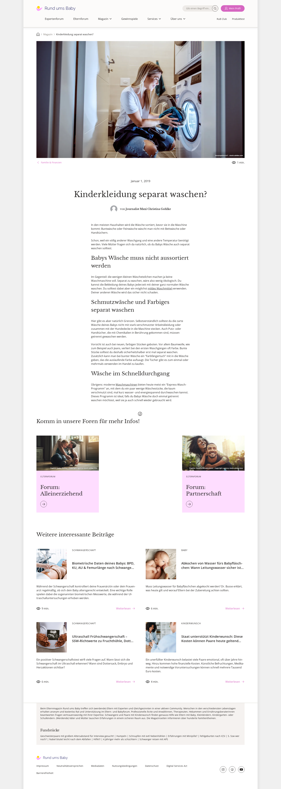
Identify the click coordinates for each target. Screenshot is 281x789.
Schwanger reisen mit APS (154, 739)
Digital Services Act (177, 765)
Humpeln (121, 736)
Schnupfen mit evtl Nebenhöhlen (147, 736)
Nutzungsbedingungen (124, 765)
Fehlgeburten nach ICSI (212, 736)
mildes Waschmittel (160, 288)
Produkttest (238, 18)
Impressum (42, 765)
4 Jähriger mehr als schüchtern (120, 739)
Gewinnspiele (129, 19)
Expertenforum (54, 19)
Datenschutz (152, 765)
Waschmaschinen (126, 384)
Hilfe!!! (97, 739)
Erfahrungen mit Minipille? (182, 736)
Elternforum (80, 19)
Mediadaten (97, 765)
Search (215, 8)
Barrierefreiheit (44, 773)
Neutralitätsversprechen (70, 765)
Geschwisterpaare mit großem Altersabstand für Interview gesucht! (77, 736)
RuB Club (222, 18)
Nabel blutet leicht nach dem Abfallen (70, 739)
